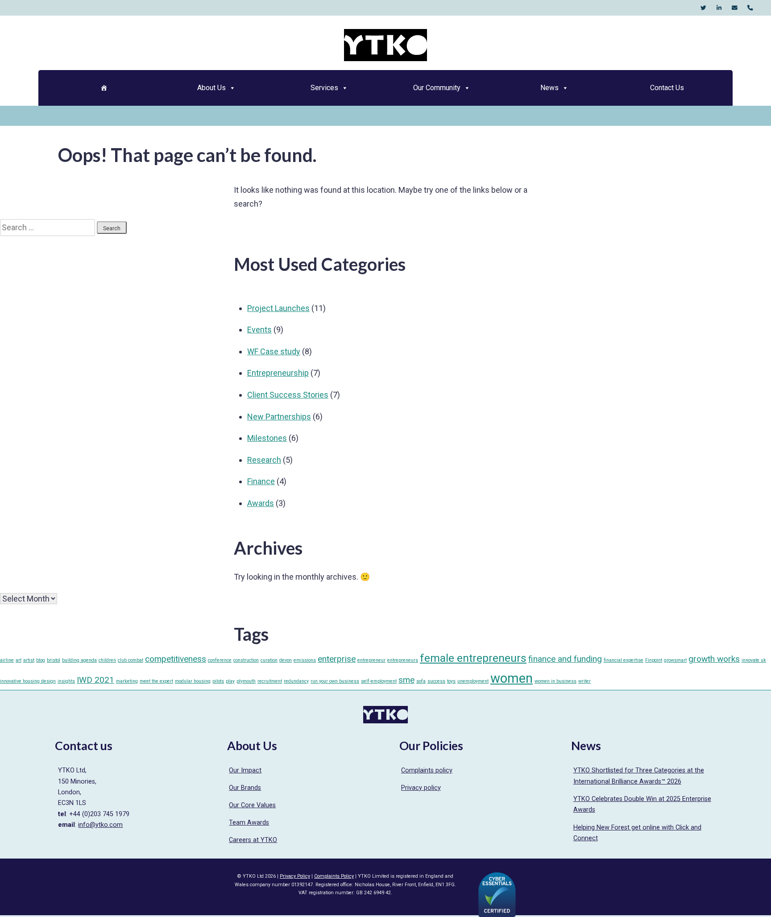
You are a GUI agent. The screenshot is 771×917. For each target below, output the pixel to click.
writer (584, 681)
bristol (53, 660)
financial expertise (623, 660)
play (230, 681)
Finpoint (653, 660)
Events (259, 329)
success (436, 681)
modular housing (193, 681)
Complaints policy (426, 770)
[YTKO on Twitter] (703, 8)
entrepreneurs (402, 660)
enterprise (337, 659)
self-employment (379, 681)
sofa (421, 681)
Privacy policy (421, 788)
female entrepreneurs (473, 657)
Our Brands (245, 788)
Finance (261, 481)
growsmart (675, 660)
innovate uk (754, 660)
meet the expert (156, 681)
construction (246, 660)
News (549, 87)
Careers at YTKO (253, 840)
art (18, 660)
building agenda (79, 660)
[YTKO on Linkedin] (719, 8)
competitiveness (175, 659)
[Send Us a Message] (734, 8)
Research (264, 460)
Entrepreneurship (278, 373)
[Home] (103, 88)
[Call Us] (750, 8)
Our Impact (245, 770)
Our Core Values (252, 805)
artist (28, 660)
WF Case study (273, 351)
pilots (218, 681)
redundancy (296, 681)
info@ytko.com (100, 825)
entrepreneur (371, 660)
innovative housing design (28, 681)
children (107, 660)
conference (220, 660)
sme (406, 680)
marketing (127, 681)
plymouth (246, 681)
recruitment (269, 681)
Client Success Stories (287, 394)
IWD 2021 (95, 680)
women (511, 678)
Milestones (267, 438)
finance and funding (565, 659)
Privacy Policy (295, 876)
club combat (130, 660)
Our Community (436, 87)
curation (269, 660)
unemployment (473, 681)
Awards (260, 503)
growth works (714, 659)
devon (285, 660)
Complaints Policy (334, 876)
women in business (555, 681)
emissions (305, 660)
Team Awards (249, 822)
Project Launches (278, 308)
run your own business (335, 681)
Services (324, 87)
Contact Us (667, 87)
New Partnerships (279, 416)
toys (451, 681)
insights (66, 681)
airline (7, 660)
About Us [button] (211, 87)
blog (40, 660)
